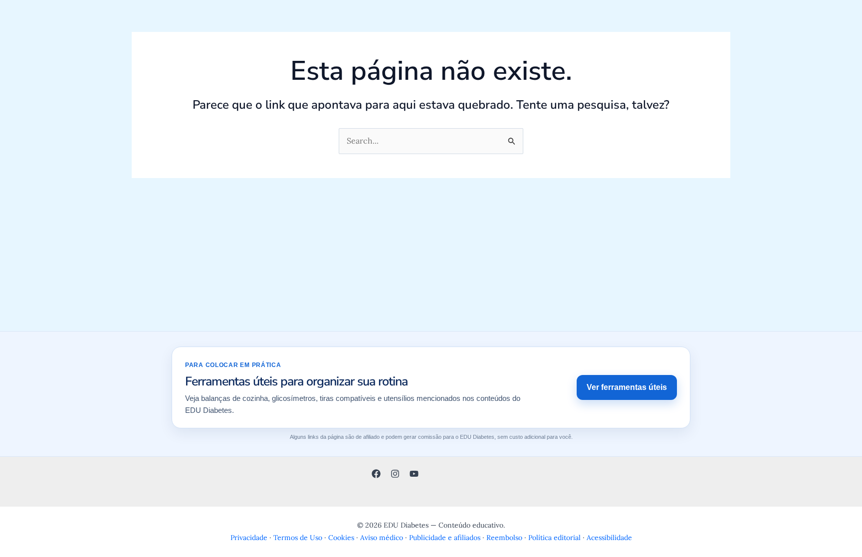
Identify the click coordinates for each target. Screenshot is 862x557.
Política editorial (554, 537)
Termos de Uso (297, 537)
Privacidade (248, 537)
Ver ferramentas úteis (627, 387)
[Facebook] (376, 473)
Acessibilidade (609, 537)
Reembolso (504, 537)
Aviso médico (381, 537)
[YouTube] (414, 473)
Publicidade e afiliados (444, 537)
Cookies (341, 537)
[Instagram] (395, 473)
